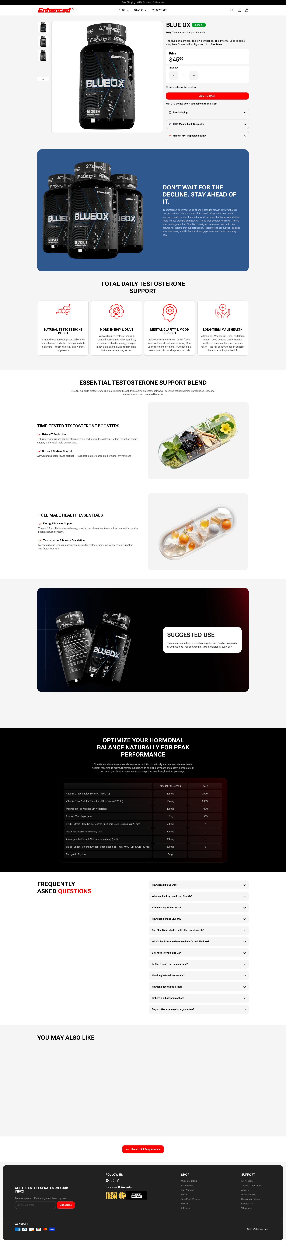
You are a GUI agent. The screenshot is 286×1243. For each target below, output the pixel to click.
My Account (247, 1181)
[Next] (43, 79)
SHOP (122, 10)
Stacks (184, 1203)
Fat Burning (187, 1185)
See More (216, 44)
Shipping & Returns (251, 1199)
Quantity (173, 67)
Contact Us (247, 1203)
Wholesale (246, 1208)
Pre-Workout (187, 1190)
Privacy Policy (248, 1194)
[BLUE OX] (53, 1082)
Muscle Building (189, 1181)
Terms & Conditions (251, 1185)
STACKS (139, 10)
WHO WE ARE (159, 10)
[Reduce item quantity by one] (173, 75)
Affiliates (185, 1208)
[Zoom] (107, 76)
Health (184, 1194)
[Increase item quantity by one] (193, 75)
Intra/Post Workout (190, 1199)
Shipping (170, 87)
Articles (245, 1190)
